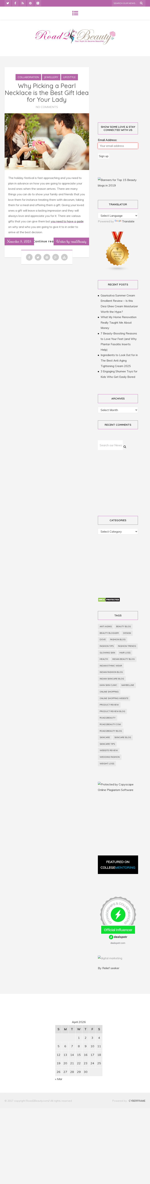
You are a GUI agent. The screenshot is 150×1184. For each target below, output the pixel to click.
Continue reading (47, 241)
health (104, 659)
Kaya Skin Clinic (108, 685)
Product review (109, 704)
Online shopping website (114, 698)
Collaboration (28, 77)
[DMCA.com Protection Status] (109, 601)
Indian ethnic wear (111, 665)
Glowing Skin (107, 652)
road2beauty (107, 717)
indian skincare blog (112, 678)
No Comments (47, 107)
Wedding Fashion (110, 757)
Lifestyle (69, 77)
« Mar (58, 1079)
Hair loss (124, 652)
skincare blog (122, 737)
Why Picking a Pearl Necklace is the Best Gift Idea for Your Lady (47, 92)
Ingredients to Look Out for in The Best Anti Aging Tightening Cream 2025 (119, 360)
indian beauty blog (123, 659)
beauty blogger (109, 633)
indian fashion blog (111, 672)
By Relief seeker (108, 968)
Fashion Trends (127, 646)
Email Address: (107, 140)
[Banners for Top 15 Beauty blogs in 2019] (118, 185)
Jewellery (51, 77)
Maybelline (127, 685)
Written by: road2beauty (71, 241)
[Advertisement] (36, 1031)
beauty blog (123, 626)
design (127, 633)
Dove (103, 639)
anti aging (106, 626)
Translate (128, 221)
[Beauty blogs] (117, 270)
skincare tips (107, 744)
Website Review (109, 750)
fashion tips (107, 646)
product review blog (112, 711)
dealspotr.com (117, 943)
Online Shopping (109, 691)
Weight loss (107, 763)
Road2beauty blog (111, 731)
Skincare (105, 737)
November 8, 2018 (19, 241)
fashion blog (117, 639)
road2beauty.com (110, 724)
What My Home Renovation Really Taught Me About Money (118, 322)
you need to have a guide (67, 221)
